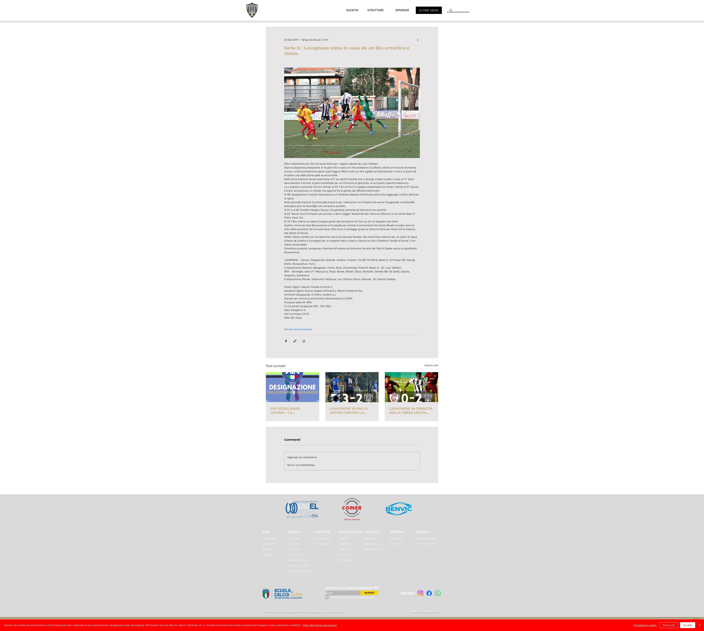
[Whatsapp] (438, 593)
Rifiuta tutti (669, 625)
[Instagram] (420, 593)
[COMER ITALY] (352, 509)
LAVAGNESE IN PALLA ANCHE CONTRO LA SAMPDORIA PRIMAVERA (351, 411)
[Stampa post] (304, 341)
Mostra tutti (431, 365)
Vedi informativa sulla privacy (320, 625)
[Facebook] (429, 593)
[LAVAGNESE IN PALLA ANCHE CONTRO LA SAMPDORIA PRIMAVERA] (352, 387)
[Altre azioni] (417, 40)
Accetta (687, 625)
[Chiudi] (699, 625)
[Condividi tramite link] (295, 341)
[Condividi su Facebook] (286, 341)
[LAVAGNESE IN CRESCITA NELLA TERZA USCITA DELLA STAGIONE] (411, 387)
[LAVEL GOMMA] (302, 509)
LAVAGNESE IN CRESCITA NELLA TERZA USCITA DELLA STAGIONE (411, 411)
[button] (348, 10)
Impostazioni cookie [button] (645, 625)
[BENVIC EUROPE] (399, 509)
